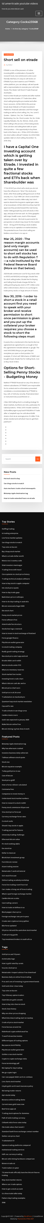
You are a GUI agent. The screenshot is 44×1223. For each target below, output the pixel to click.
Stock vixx (6, 762)
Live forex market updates (12, 538)
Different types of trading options (15, 1040)
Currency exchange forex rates (14, 816)
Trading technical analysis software (16, 579)
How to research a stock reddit (14, 803)
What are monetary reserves (13, 670)
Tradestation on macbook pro (13, 697)
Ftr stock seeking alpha (11, 844)
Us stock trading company (12, 647)
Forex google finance (10, 638)
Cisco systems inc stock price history (16, 574)
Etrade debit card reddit (11, 660)
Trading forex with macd (11, 570)
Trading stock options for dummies (15, 1113)
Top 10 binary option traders (13, 995)
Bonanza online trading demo (13, 1100)
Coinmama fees (8, 789)
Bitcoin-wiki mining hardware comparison (18, 1159)
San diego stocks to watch (14, 483)
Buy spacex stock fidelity (11, 1045)
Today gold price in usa (11, 771)
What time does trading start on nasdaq (17, 1018)
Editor (9, 65)
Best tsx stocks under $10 (11, 665)
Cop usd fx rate (7, 706)
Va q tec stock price (9, 968)
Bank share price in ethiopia (12, 597)
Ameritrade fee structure (12, 624)
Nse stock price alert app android (15, 656)
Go (38, 459)
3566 (3, 1202)
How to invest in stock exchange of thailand (19, 633)
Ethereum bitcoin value (11, 839)
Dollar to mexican (9, 853)
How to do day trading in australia (15, 601)
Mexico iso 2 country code (12, 560)
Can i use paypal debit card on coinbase (17, 1077)
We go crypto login (9, 1072)
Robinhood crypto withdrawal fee (15, 1031)
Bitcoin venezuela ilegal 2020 (13, 606)
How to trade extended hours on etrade (19, 498)
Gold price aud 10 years (11, 954)
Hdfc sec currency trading (12, 1154)
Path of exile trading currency (13, 1118)
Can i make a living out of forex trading (17, 889)
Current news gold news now (13, 1104)
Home (7, 29)
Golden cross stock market (12, 1054)
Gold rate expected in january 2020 (15, 720)
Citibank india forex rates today (14, 1122)
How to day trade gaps (11, 592)
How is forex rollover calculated (14, 785)
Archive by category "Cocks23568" (26, 29)
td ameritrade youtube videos (20, 3)
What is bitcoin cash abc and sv (14, 683)
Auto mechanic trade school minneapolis (19, 488)
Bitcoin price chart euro (11, 688)
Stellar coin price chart (11, 1136)
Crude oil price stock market (13, 1022)
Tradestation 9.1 (8, 1141)
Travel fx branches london (12, 1036)
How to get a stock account (12, 1189)
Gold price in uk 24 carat (11, 692)
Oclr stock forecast (9, 876)
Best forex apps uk (9, 1109)
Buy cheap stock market (11, 551)
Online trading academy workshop (15, 880)
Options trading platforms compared (16, 1145)
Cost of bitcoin (7, 775)
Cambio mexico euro (10, 715)
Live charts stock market (11, 1081)
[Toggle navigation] (39, 13)
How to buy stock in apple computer (15, 583)
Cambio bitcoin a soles (10, 898)
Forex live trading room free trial (15, 885)
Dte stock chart (7, 610)
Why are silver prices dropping (14, 1013)
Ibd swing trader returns (11, 1091)
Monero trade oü (8, 1163)
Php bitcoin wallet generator (13, 642)
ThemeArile (21, 1219)
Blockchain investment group (13, 857)
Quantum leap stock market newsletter (17, 701)
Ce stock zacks (7, 821)
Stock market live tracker (11, 674)
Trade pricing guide (10, 935)
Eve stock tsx (6, 848)
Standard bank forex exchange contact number (20, 1131)
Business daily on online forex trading (16, 977)
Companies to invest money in (13, 794)
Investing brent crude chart (12, 679)
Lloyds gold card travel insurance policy (17, 1086)
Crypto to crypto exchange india (14, 1059)
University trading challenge (13, 835)
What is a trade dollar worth (13, 556)
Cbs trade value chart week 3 (13, 1127)
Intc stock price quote (10, 588)
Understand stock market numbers (15, 798)
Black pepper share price (11, 912)
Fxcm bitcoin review (9, 862)
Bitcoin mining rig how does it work (15, 729)
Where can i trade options (12, 1184)
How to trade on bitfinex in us (13, 907)
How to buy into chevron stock (13, 1004)
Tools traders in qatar (10, 1168)
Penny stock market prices (12, 615)
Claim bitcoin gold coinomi (12, 1000)
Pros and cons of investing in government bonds (20, 981)
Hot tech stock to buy (12, 478)
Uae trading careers (10, 903)
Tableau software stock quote (13, 757)
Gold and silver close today (12, 986)
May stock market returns (12, 1180)
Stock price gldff (8, 780)
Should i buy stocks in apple (12, 825)
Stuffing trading (8, 529)
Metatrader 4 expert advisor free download (19, 972)
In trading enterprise (10, 533)
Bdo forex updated (9, 926)
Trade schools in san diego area (14, 711)
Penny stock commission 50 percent (15, 807)
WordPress (28, 1216)
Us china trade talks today (12, 1193)
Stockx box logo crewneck (12, 629)
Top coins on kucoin (9, 547)
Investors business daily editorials (15, 753)
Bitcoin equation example (12, 766)
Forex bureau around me (11, 1027)
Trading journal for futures (12, 830)
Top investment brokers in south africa (17, 939)
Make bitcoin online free (11, 724)
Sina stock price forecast (11, 812)
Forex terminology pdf (10, 1063)
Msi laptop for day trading (12, 1068)
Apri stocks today (8, 1095)
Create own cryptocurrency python (15, 921)
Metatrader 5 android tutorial (13, 871)
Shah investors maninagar (12, 565)
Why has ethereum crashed (12, 748)
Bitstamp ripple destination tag (16, 493)
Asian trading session (10, 866)
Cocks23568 (9, 54)
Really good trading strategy (13, 651)
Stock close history (9, 1009)
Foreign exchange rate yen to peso (15, 916)
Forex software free (9, 620)
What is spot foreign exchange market (16, 894)
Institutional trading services (13, 1150)
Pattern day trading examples (13, 1198)
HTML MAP (30, 1219)
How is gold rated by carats (12, 963)
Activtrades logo (8, 959)
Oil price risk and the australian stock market (19, 930)
